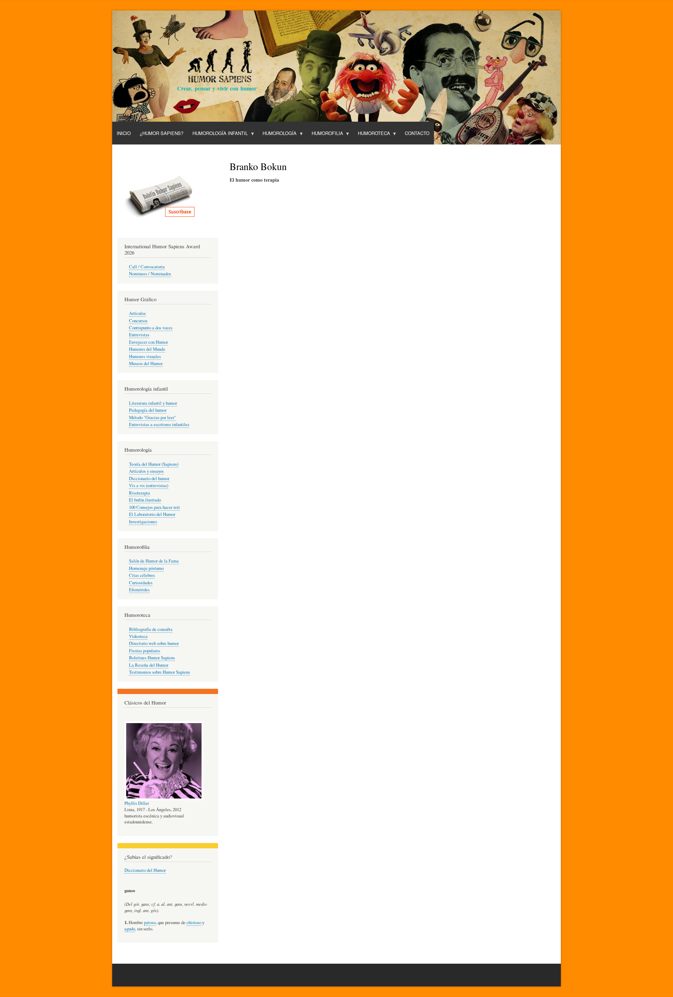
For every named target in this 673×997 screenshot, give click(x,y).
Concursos (138, 321)
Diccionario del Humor (145, 870)
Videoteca (138, 636)
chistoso (193, 922)
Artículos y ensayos (146, 471)
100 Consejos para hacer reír (154, 507)
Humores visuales (145, 356)
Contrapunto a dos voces (150, 328)
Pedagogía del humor (147, 410)
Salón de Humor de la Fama (154, 561)
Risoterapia (139, 493)
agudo (129, 929)
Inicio (124, 133)
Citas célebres (142, 575)
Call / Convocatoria (147, 267)
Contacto (417, 133)
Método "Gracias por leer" (152, 417)
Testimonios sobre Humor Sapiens (159, 672)
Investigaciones (143, 522)
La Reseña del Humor (148, 665)
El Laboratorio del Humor (152, 514)
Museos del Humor (146, 363)
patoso (150, 922)
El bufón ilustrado (145, 500)
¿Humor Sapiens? (161, 133)
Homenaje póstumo (146, 568)
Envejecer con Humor (148, 342)
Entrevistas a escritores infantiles (159, 424)
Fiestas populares (144, 651)
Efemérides (139, 590)
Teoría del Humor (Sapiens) (153, 464)
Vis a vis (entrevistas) (148, 486)
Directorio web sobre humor (154, 643)
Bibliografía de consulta (150, 629)
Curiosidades (140, 583)
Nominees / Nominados (150, 274)
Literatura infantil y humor (153, 403)
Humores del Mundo (147, 349)
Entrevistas (139, 335)
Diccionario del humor (149, 478)
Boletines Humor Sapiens (152, 658)
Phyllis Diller (136, 803)
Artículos (137, 313)
